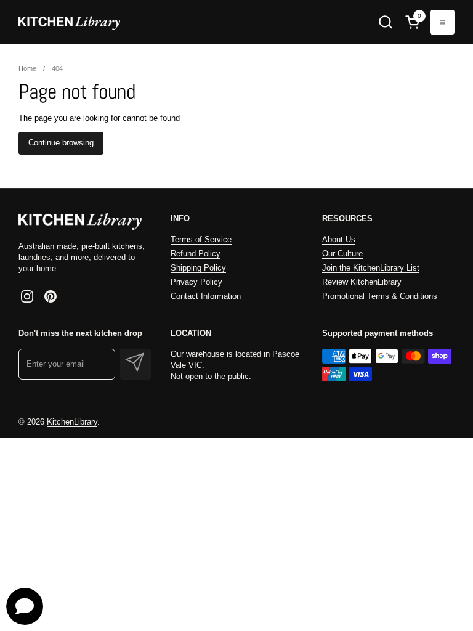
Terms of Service (201, 239)
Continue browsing (61, 142)
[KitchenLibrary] (69, 22)
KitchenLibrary (72, 421)
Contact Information (206, 296)
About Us (338, 239)
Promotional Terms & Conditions (379, 296)
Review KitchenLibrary (362, 282)
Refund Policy (195, 253)
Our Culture (342, 253)
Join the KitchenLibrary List (370, 267)
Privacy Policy (196, 282)
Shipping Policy (198, 267)
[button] (385, 22)
